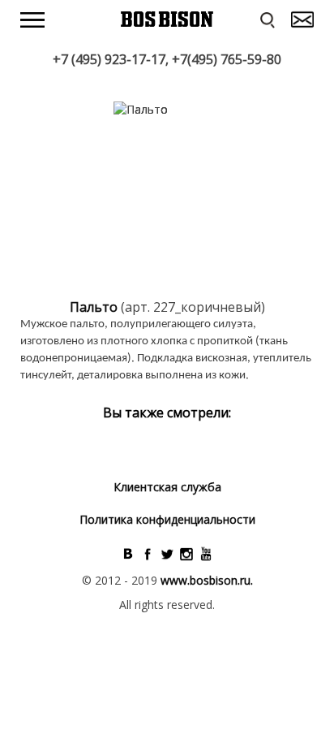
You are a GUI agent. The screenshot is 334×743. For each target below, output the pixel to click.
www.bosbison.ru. (207, 580)
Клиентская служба (167, 487)
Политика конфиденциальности (167, 519)
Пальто (95, 307)
